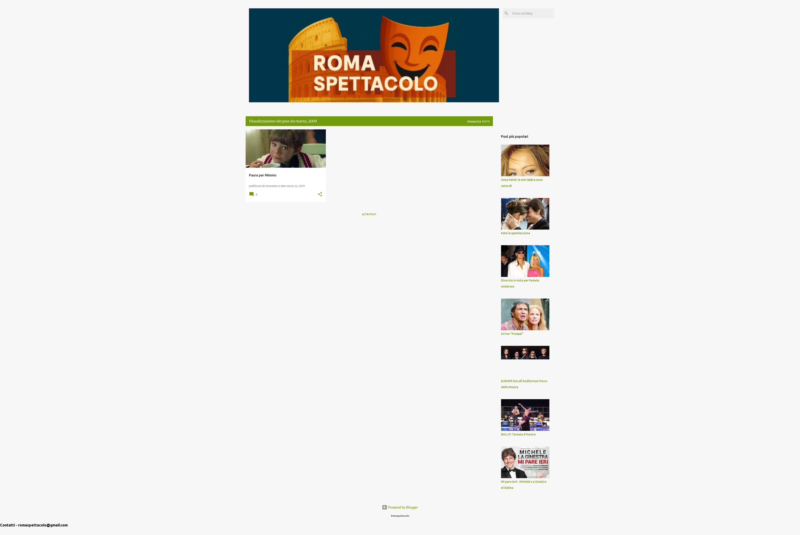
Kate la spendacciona (515, 233)
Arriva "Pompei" (512, 333)
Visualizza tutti (478, 121)
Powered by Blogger (402, 507)
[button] (320, 194)
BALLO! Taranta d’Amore (518, 434)
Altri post (369, 214)
